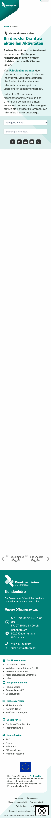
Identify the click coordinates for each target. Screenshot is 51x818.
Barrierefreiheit (36, 802)
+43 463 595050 (21, 643)
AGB (33, 806)
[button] (12, 141)
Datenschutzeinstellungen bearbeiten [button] (25, 811)
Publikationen (22, 806)
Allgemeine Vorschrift (17, 802)
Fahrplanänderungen (22, 70)
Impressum (18, 798)
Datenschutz (32, 798)
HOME (6, 26)
